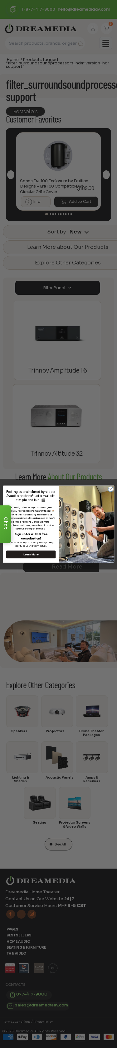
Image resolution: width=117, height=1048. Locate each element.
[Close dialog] (110, 489)
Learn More (30, 554)
